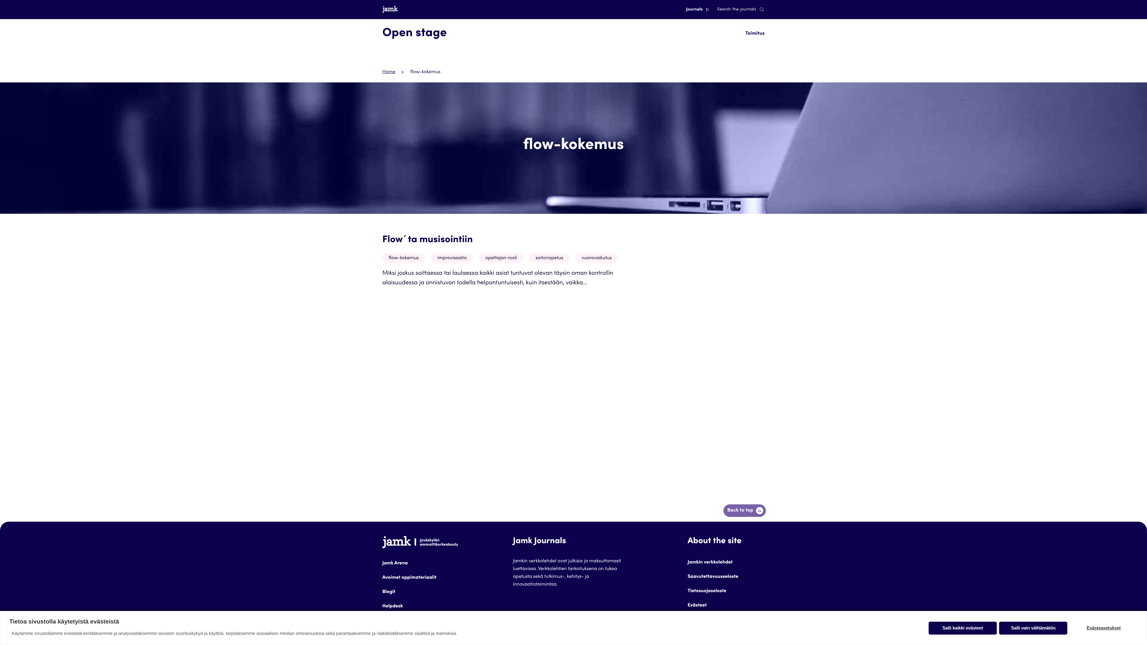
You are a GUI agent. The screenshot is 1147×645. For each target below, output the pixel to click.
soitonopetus (549, 258)
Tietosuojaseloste (707, 591)
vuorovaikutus (597, 258)
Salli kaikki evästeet (962, 627)
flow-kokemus (404, 258)
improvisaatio (452, 258)
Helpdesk (392, 606)
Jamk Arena (395, 563)
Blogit (388, 592)
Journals (695, 9)
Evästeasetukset (1104, 627)
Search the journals (736, 9)
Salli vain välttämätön (1033, 627)
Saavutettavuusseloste (713, 577)
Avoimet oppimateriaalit (409, 577)
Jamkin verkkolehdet (710, 562)
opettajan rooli (501, 258)
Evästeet (697, 605)
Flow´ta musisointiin (427, 240)
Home (388, 72)
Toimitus (755, 33)
